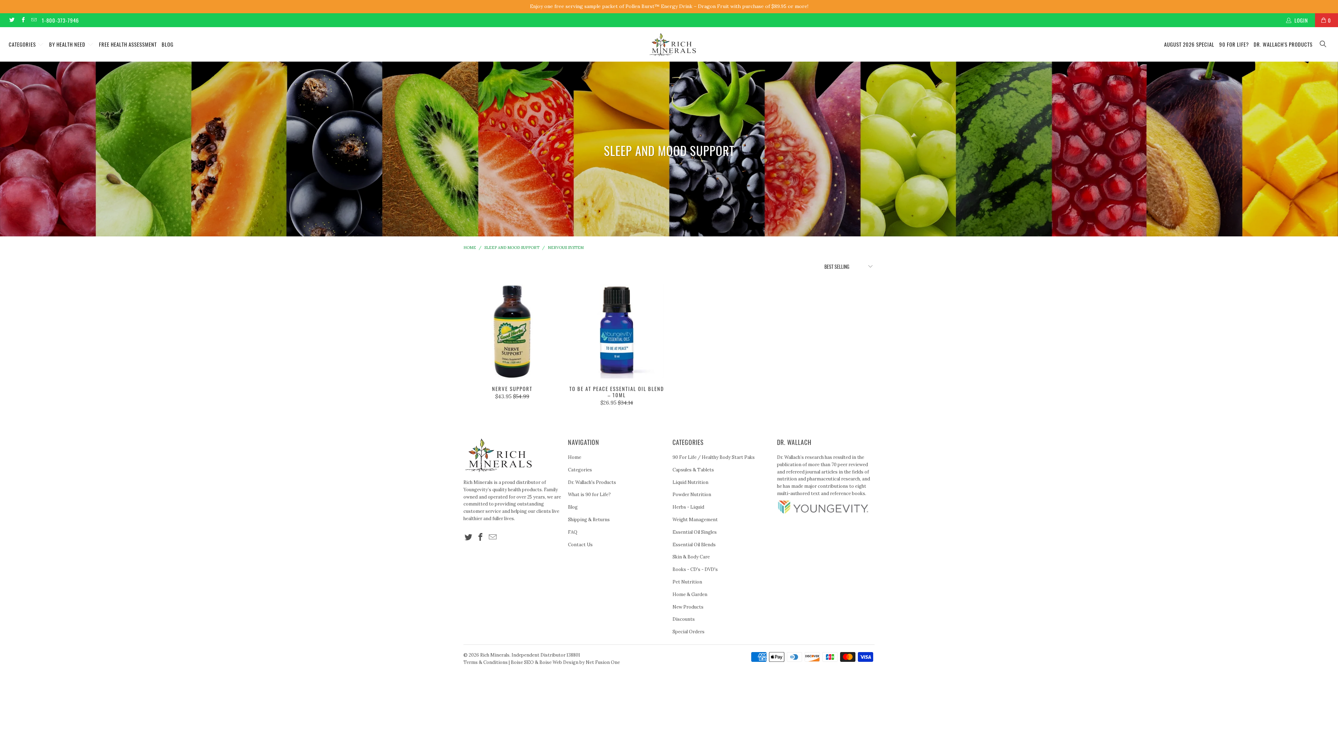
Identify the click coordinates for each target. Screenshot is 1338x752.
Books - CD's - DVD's (695, 569)
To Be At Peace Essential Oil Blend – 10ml (617, 331)
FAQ (572, 532)
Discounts (683, 619)
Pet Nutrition (687, 582)
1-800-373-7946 (60, 20)
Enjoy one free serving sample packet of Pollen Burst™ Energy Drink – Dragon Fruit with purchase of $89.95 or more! (669, 6)
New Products (687, 607)
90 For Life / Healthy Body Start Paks (713, 457)
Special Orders (688, 632)
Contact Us (580, 545)
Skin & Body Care (691, 557)
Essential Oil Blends (694, 545)
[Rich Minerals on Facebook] (22, 20)
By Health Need (68, 44)
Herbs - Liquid (688, 507)
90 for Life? (1234, 44)
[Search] (1323, 44)
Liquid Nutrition (690, 482)
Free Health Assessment (128, 44)
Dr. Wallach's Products (1283, 44)
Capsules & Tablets (693, 470)
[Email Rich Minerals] (34, 20)
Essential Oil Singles (694, 532)
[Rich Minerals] (672, 41)
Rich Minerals (494, 655)
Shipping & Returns (589, 520)
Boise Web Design (558, 662)
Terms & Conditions (485, 662)
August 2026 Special (1189, 44)
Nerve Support (512, 331)
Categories (23, 44)
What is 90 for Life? (589, 495)
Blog (168, 44)
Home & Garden (689, 594)
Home (574, 457)
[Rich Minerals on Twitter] (12, 20)
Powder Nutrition (691, 495)
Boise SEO (522, 662)
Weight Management (695, 520)
